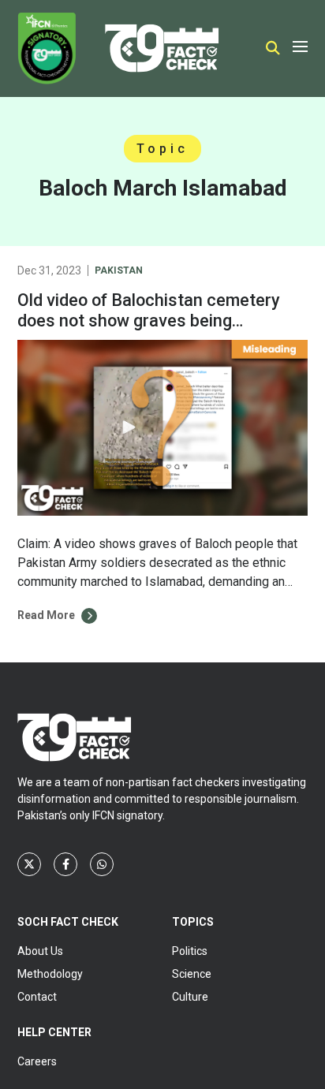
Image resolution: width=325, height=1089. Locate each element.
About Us (40, 951)
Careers (37, 1061)
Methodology (50, 974)
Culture (190, 996)
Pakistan (119, 270)
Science (191, 974)
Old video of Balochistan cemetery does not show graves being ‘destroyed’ (148, 320)
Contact (37, 996)
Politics (189, 951)
